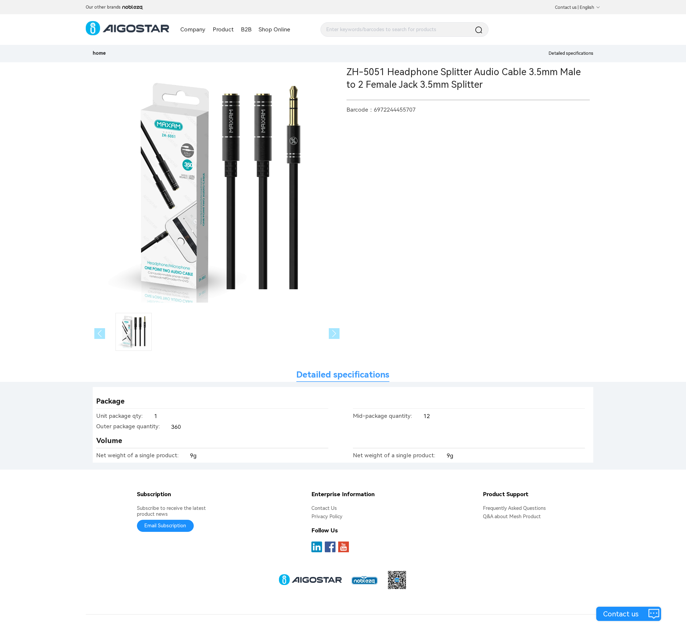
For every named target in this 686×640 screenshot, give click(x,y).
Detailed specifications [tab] (342, 375)
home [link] (99, 53)
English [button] (587, 7)
